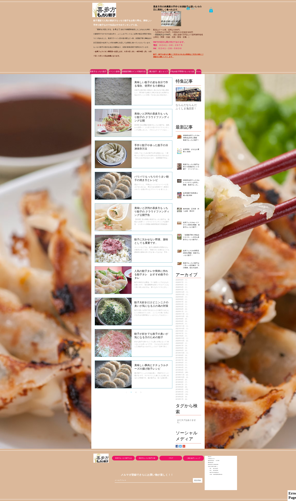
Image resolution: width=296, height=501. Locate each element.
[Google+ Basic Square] (184, 446)
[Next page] (141, 392)
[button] (211, 10)
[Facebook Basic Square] (177, 446)
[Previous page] (126, 392)
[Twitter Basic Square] (180, 446)
